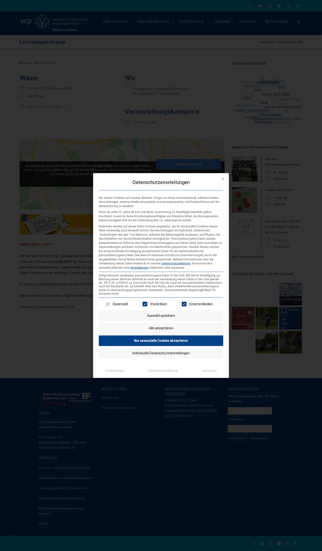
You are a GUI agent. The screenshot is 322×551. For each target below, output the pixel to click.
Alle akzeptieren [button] (161, 328)
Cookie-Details (114, 370)
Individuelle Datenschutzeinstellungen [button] (161, 353)
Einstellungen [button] (140, 267)
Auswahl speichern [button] (161, 315)
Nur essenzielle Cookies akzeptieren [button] (161, 340)
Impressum (209, 370)
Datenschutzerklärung (175, 263)
